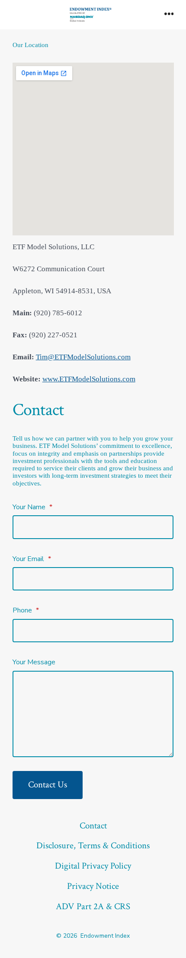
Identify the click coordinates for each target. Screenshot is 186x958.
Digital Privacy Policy (93, 866)
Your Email (32, 559)
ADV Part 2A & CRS (93, 906)
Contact (93, 825)
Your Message (34, 662)
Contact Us (47, 784)
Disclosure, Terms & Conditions (93, 845)
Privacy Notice (93, 886)
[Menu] (169, 14)
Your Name (32, 507)
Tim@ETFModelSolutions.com (83, 357)
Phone (26, 610)
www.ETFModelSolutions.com (88, 379)
